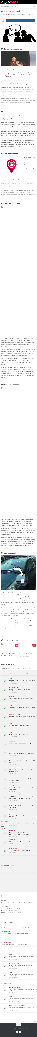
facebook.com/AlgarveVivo (14, 912)
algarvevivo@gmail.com (11, 910)
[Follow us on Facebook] (17, 1032)
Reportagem (18, 767)
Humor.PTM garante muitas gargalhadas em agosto (15, 933)
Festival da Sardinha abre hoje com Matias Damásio (15, 944)
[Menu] (35, 2)
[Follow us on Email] (20, 1032)
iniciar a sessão (10, 668)
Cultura (11, 696)
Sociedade (12, 678)
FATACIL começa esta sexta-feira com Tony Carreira (15, 928)
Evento (11, 687)
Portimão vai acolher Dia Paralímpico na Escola (21, 824)
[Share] (20, 20)
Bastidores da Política (8, 6)
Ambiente (11, 714)
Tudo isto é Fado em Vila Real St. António (20, 850)
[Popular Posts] (27, 674)
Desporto (11, 767)
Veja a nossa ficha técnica (7, 916)
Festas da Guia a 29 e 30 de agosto (18, 734)
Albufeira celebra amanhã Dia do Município (20, 743)
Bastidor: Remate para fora (25, 653)
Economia (12, 830)
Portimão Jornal (13, 785)
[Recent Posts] (9, 674)
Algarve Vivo (6, 14)
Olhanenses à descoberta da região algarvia (21, 841)
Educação (17, 714)
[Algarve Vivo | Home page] (12, 2)
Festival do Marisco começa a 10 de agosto (13, 939)
